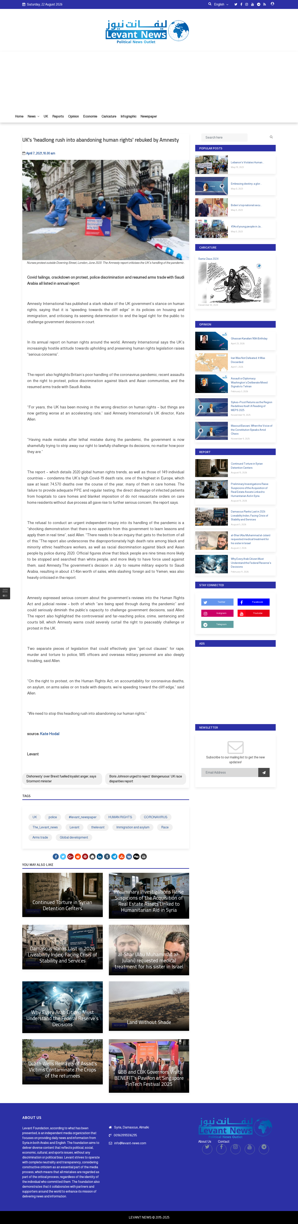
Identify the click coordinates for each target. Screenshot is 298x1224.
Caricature (109, 116)
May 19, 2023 (237, 167)
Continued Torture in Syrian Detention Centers (62, 905)
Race (165, 827)
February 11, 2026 (240, 571)
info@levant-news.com (130, 1143)
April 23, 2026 (237, 343)
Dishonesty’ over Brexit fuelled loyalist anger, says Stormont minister (61, 779)
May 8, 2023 (237, 188)
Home (19, 116)
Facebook (257, 602)
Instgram (221, 613)
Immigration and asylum (132, 827)
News (32, 116)
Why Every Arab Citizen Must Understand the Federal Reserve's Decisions (62, 1018)
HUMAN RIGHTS (120, 817)
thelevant (98, 827)
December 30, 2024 (208, 305)
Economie (90, 116)
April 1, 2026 (237, 366)
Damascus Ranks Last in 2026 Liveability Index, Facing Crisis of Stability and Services (62, 954)
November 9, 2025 (240, 438)
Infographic (128, 116)
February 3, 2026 (239, 391)
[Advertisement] (149, 80)
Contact (223, 1141)
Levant (74, 827)
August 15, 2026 (239, 472)
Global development (74, 837)
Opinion (73, 116)
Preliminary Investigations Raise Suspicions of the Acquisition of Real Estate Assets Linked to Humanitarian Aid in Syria (149, 901)
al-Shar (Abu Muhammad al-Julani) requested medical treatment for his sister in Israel (149, 960)
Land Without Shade (149, 1022)
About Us (204, 1141)
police (53, 817)
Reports (58, 116)
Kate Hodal (49, 734)
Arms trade (40, 837)
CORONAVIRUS (155, 817)
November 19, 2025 (240, 414)
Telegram (221, 624)
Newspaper (149, 116)
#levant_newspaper (82, 817)
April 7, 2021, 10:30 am (40, 153)
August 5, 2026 (238, 524)
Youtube (257, 613)
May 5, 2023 (237, 210)
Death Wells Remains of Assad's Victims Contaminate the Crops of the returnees (62, 1069)
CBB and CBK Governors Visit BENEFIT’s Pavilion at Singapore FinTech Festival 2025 (149, 1078)
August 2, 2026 (238, 548)
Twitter (221, 602)
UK (46, 116)
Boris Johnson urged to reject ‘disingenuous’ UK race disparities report (145, 779)
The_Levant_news (45, 827)
